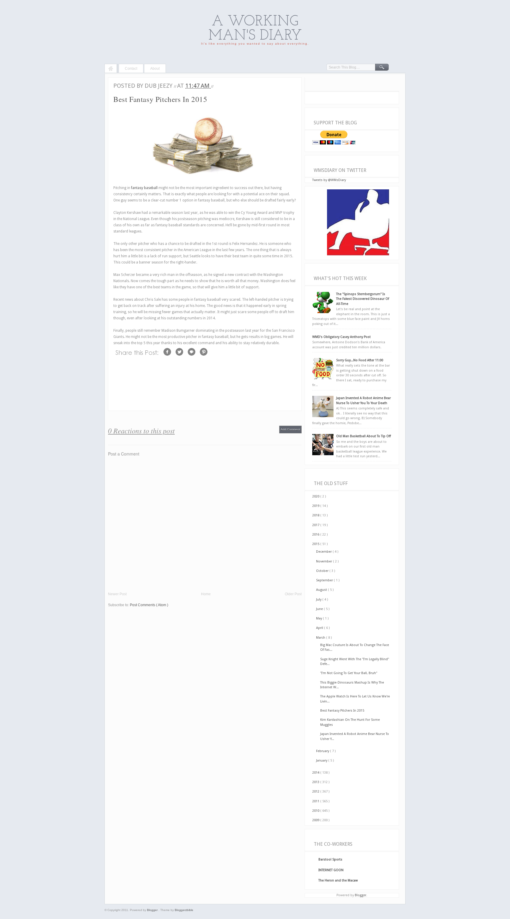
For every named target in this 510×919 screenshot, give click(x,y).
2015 (316, 544)
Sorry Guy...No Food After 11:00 (359, 360)
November (324, 561)
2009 (316, 820)
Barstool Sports (330, 859)
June (320, 609)
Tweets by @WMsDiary (329, 180)
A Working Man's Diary (255, 29)
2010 (316, 811)
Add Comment (290, 429)
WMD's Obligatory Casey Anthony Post (341, 337)
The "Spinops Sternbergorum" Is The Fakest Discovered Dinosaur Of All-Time (362, 299)
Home (111, 69)
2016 (316, 534)
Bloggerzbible (184, 910)
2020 (316, 496)
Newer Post (117, 594)
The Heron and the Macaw (338, 880)
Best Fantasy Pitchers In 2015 (342, 711)
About (155, 68)
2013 (316, 782)
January (322, 760)
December (324, 552)
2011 (316, 801)
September (325, 580)
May (319, 618)
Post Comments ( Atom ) (149, 605)
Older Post (293, 594)
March (321, 638)
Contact (131, 68)
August (322, 590)
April (320, 628)
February (323, 751)
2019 (316, 506)
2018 (316, 515)
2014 (316, 773)
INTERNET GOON (331, 870)
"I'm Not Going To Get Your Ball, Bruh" (348, 673)
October (322, 571)
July (319, 599)
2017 (316, 525)
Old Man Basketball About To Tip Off (363, 436)
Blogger (360, 895)
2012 (316, 791)
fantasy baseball (144, 188)
